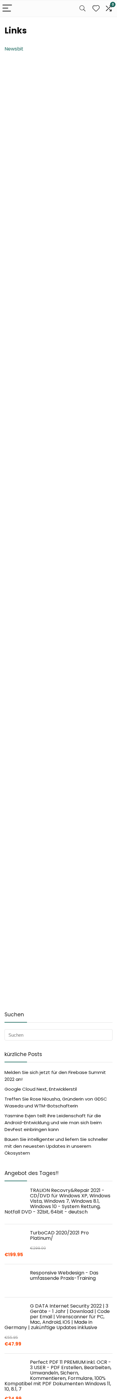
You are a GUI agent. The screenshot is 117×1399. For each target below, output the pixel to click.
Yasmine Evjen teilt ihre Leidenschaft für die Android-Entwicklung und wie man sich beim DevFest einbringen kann (53, 1123)
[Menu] (7, 8)
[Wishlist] (96, 8)
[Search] (82, 8)
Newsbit (13, 48)
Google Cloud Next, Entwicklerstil (40, 1089)
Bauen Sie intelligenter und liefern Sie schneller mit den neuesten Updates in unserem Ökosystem (56, 1146)
